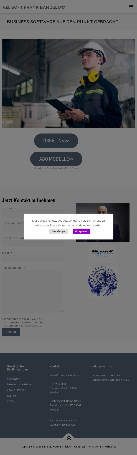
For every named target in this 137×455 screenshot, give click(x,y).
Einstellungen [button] (59, 231)
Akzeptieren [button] (81, 231)
